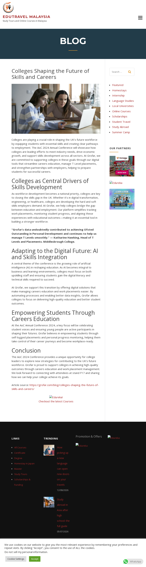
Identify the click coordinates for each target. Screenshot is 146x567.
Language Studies (123, 100)
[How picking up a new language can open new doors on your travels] (49, 449)
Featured (117, 85)
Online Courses (121, 111)
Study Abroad (120, 127)
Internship (118, 95)
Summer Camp (121, 132)
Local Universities (123, 106)
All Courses (20, 447)
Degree (18, 458)
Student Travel (121, 121)
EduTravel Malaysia (26, 17)
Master (18, 468)
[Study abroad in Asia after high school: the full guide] (49, 501)
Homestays (119, 90)
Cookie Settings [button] (15, 558)
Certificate (19, 452)
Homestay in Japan (24, 463)
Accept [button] (34, 558)
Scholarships (119, 116)
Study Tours (20, 474)
